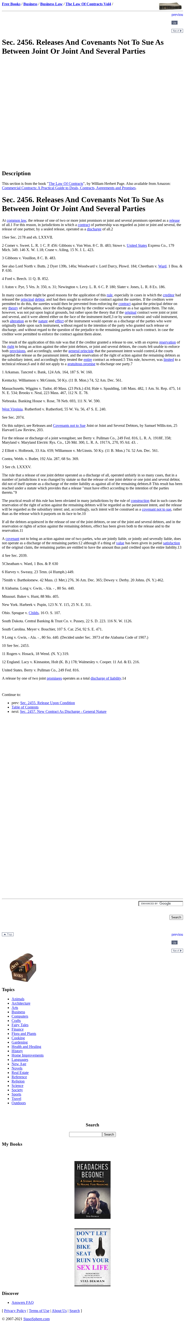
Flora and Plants (24, 1034)
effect (59, 321)
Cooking (18, 1038)
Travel (16, 1099)
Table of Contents (25, 707)
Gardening (20, 1042)
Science (17, 1086)
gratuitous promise (81, 364)
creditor (168, 295)
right (10, 346)
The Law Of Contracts (66, 184)
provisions (17, 351)
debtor (39, 299)
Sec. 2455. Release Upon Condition (47, 703)
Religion (18, 1081)
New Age (19, 1064)
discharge (94, 229)
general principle (81, 351)
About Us (59, 1311)
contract (84, 225)
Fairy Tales (20, 1025)
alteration (17, 321)
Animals (18, 999)
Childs (34, 613)
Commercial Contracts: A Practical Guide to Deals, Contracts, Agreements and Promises (69, 188)
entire (88, 359)
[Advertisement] (92, 94)
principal (27, 299)
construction (140, 501)
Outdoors (19, 1103)
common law (16, 220)
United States (137, 245)
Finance (18, 1029)
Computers (20, 1016)
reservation (167, 342)
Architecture (21, 1003)
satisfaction (171, 543)
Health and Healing (26, 1047)
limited (169, 359)
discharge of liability (106, 678)
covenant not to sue (156, 509)
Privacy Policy (15, 1311)
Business (18, 1012)
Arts (15, 1008)
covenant (12, 539)
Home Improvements (28, 1055)
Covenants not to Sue (69, 425)
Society (17, 1090)
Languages (20, 1060)
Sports (16, 1094)
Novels (17, 1068)
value (120, 543)
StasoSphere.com (36, 1319)
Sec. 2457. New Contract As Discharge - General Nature (63, 711)
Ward (162, 266)
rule (109, 295)
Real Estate (20, 1073)
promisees (54, 678)
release (174, 220)
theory (13, 308)
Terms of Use (39, 1311)
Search (74, 1311)
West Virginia (12, 409)
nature (43, 321)
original (130, 312)
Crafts (16, 1021)
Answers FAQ (23, 1302)
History (17, 1051)
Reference (19, 1077)
